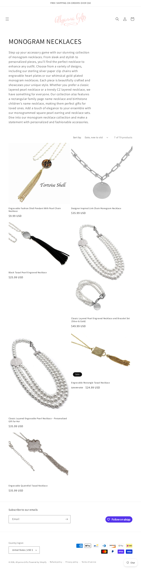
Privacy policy (72, 562)
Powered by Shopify (38, 562)
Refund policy (56, 562)
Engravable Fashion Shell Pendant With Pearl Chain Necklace (35, 210)
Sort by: (77, 137)
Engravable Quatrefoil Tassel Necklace (28, 485)
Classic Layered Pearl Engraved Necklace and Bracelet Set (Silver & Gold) (100, 320)
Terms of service (89, 562)
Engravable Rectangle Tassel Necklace (90, 382)
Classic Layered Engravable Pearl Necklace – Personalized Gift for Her (38, 420)
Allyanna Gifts (22, 562)
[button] (7, 19)
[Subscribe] (66, 519)
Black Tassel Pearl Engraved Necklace (28, 272)
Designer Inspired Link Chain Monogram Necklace (96, 208)
